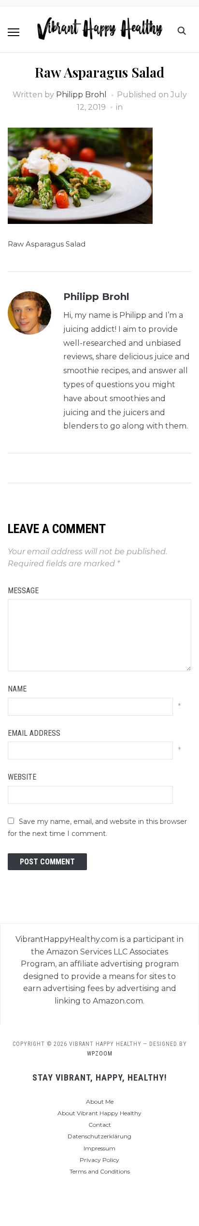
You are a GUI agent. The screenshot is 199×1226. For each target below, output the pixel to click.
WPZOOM (100, 1053)
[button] (13, 32)
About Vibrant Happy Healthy (99, 1113)
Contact (99, 1124)
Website (22, 777)
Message (23, 590)
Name (17, 688)
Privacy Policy (99, 1159)
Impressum (99, 1148)
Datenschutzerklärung (99, 1136)
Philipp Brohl (81, 94)
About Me (100, 1101)
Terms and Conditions (100, 1171)
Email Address (34, 733)
